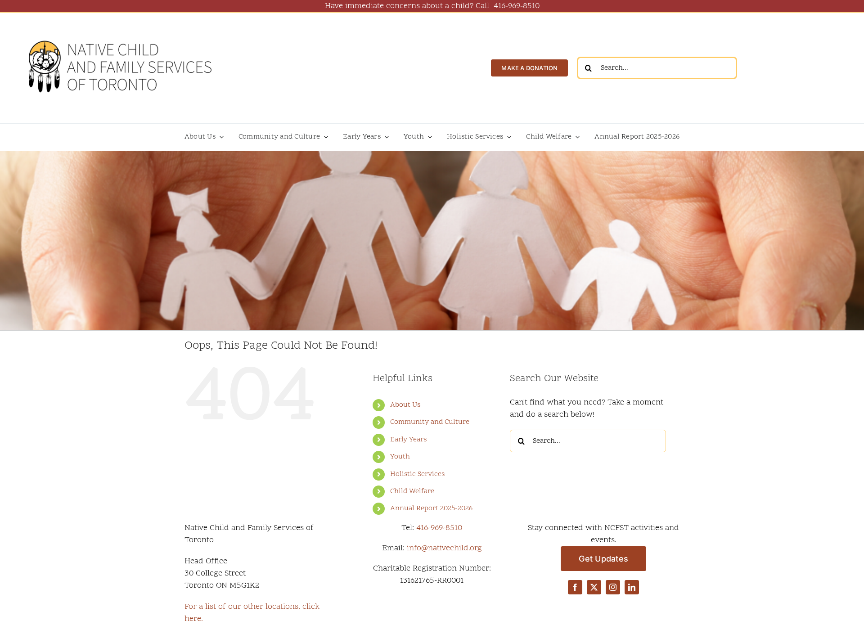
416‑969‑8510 (517, 6)
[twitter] (594, 587)
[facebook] (575, 587)
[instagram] (613, 587)
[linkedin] (632, 587)
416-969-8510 (439, 528)
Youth (400, 457)
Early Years (408, 440)
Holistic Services (417, 474)
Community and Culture (429, 422)
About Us (405, 405)
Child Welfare (412, 491)
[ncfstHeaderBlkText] (119, 32)
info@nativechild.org (444, 548)
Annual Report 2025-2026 (431, 508)
